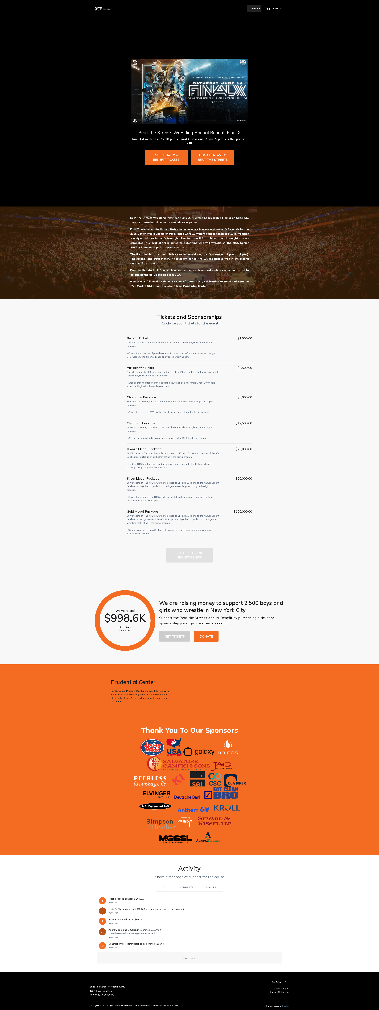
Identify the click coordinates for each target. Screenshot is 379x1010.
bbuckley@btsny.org (279, 992)
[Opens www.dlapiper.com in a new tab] (234, 785)
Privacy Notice (129, 1005)
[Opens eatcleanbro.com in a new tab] (226, 797)
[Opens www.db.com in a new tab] (193, 797)
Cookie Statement (158, 1005)
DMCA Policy (173, 1005)
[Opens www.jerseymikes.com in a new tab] (152, 754)
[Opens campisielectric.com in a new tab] (178, 769)
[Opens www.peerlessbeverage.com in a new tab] (150, 785)
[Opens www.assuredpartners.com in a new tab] (208, 842)
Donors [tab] (211, 887)
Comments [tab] (186, 887)
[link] (103, 8)
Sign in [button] (277, 8)
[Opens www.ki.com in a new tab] (178, 785)
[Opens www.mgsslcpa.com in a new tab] (175, 842)
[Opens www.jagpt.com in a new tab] (222, 769)
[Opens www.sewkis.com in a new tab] (214, 827)
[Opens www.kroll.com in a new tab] (227, 811)
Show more (188, 958)
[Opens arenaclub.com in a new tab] (185, 827)
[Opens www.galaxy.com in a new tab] (199, 754)
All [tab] (165, 887)
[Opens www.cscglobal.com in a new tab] (214, 785)
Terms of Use (143, 1005)
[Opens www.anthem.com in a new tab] (193, 811)
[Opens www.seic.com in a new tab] (197, 785)
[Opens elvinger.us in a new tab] (157, 797)
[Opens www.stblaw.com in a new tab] (161, 827)
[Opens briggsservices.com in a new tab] (227, 754)
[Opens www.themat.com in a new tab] (174, 754)
